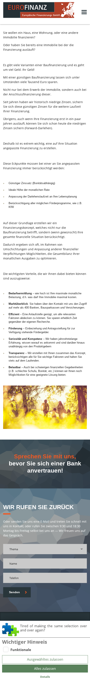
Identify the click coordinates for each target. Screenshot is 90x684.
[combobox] (45, 549)
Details (45, 677)
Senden (14, 592)
